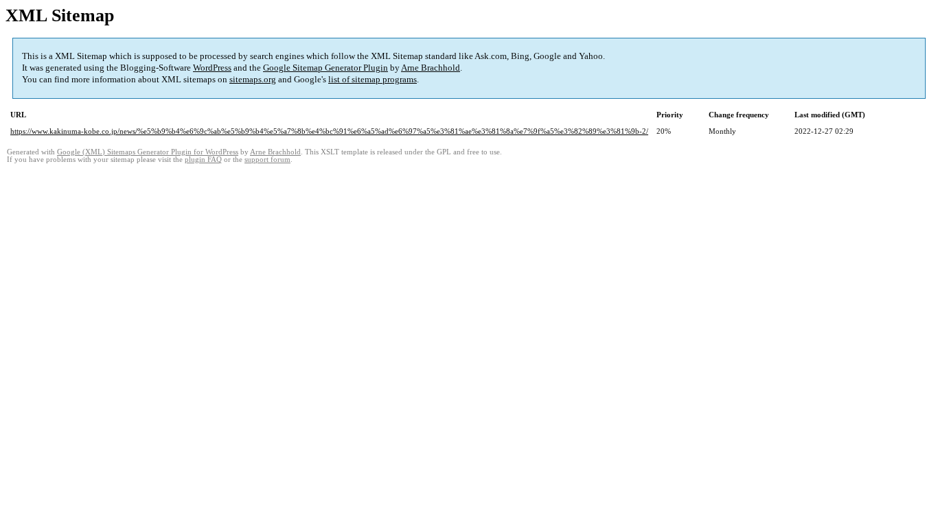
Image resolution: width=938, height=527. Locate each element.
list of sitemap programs (372, 79)
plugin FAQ (203, 159)
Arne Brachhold (430, 67)
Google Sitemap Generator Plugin (325, 67)
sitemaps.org (252, 79)
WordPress (212, 67)
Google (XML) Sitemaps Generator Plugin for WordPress (147, 152)
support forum (267, 159)
